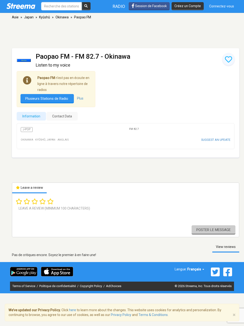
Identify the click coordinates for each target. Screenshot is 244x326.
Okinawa (62, 17)
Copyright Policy (91, 286)
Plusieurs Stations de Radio (47, 98)
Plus (80, 98)
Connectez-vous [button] (221, 6)
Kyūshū (44, 17)
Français (194, 269)
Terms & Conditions (153, 315)
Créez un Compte (187, 6)
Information (31, 116)
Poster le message (213, 230)
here (72, 310)
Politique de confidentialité (57, 286)
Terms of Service (24, 286)
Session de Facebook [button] (150, 6)
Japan (29, 17)
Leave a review (31, 187)
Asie (15, 17)
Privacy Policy (121, 315)
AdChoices (113, 286)
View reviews (226, 247)
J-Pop (26, 129)
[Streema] (20, 6)
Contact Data (62, 116)
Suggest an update (215, 140)
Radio (119, 6)
